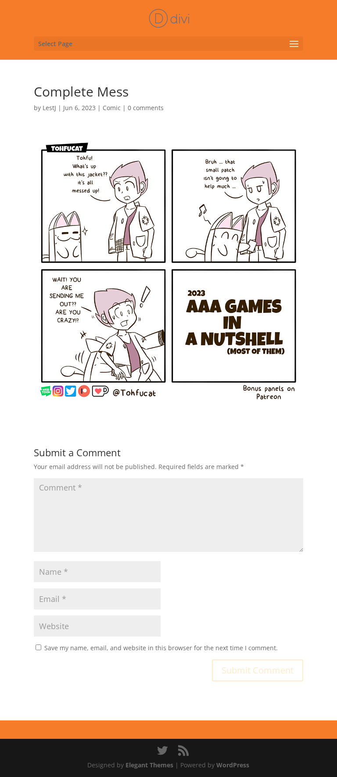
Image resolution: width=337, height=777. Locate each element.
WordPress (232, 765)
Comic (112, 108)
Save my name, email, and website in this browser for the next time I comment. (161, 648)
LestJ (49, 108)
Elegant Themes (149, 765)
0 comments (146, 108)
